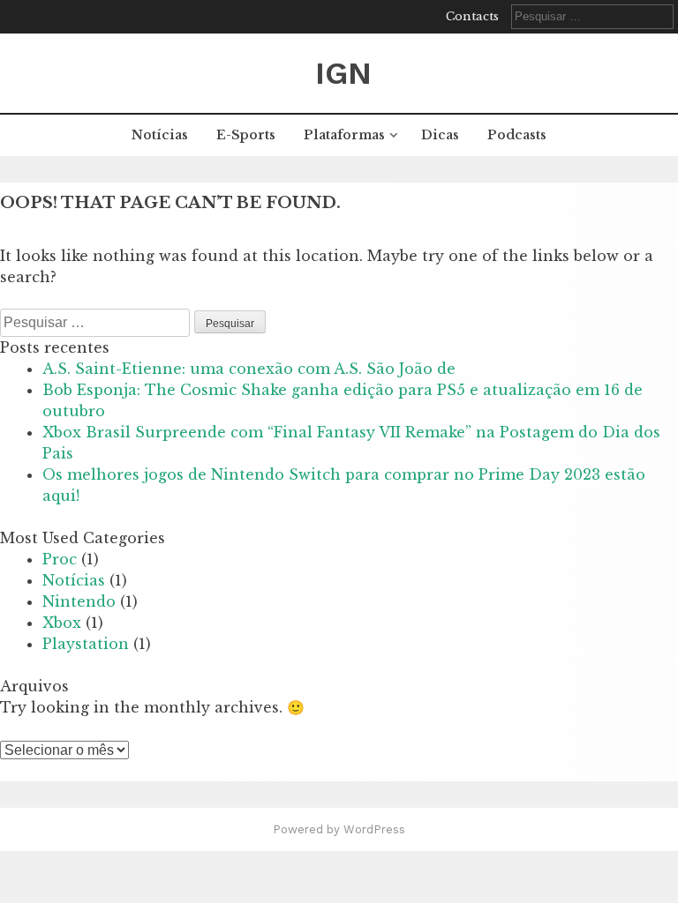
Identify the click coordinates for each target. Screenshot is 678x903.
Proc (59, 559)
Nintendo (79, 601)
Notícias (160, 135)
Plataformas (344, 135)
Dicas (440, 135)
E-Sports (245, 135)
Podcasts (516, 135)
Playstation (85, 644)
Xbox (61, 622)
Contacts (472, 16)
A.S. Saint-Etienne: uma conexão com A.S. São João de (249, 368)
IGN (343, 73)
